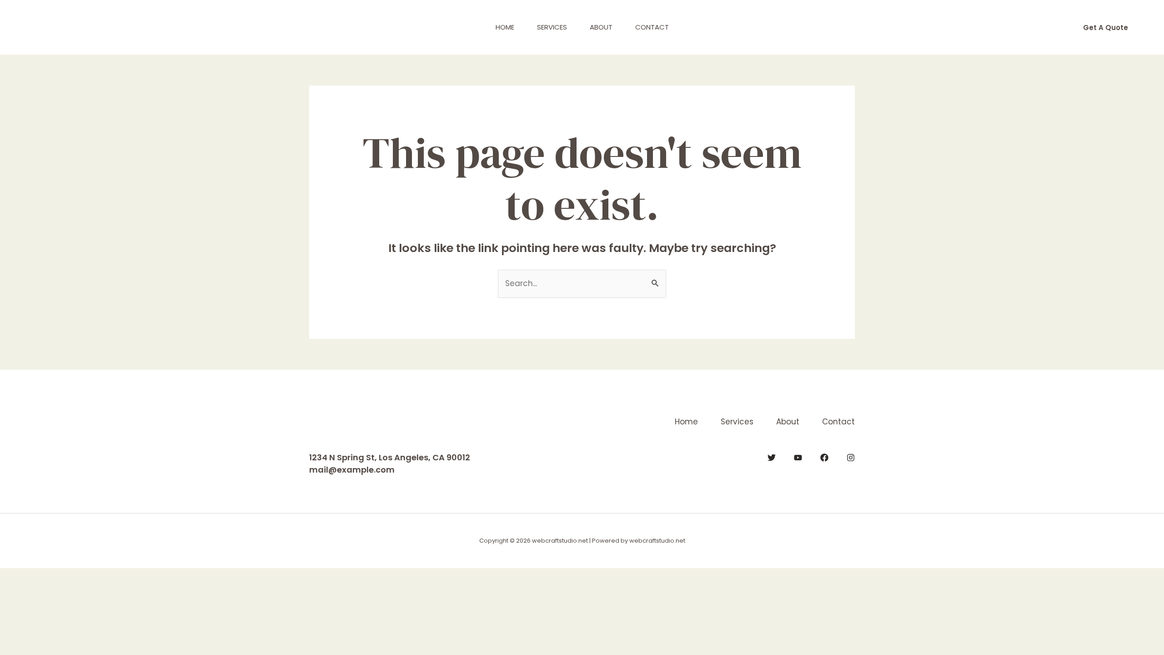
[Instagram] (851, 457)
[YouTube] (798, 457)
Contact (652, 27)
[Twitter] (772, 457)
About (601, 27)
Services (552, 27)
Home (505, 27)
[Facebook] (824, 457)
